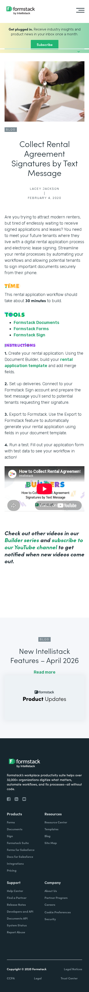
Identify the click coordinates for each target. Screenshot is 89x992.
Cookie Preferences (57, 912)
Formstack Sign (29, 334)
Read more (44, 672)
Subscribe (44, 44)
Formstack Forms (31, 328)
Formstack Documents (36, 322)
